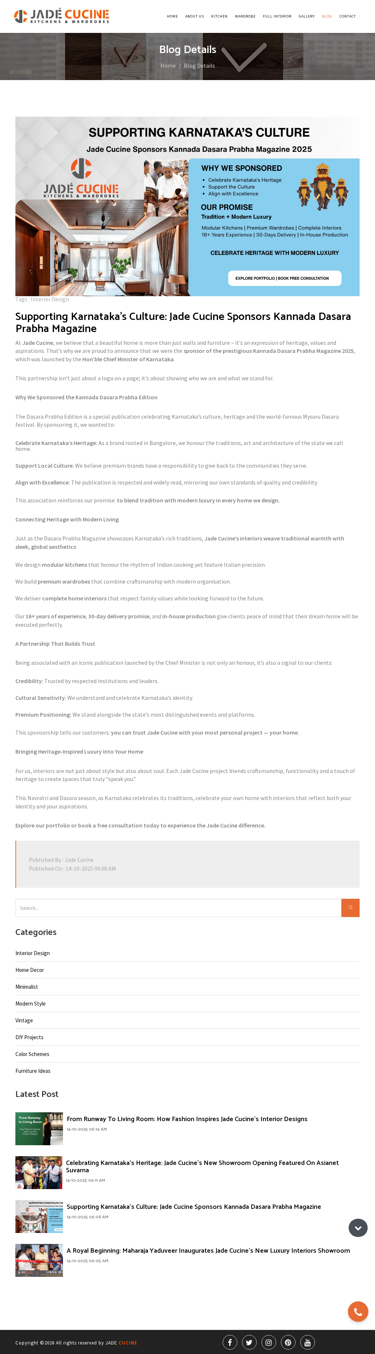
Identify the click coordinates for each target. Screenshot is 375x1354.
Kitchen (219, 16)
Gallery (307, 16)
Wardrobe (245, 16)
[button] (358, 1228)
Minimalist (26, 986)
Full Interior (277, 16)
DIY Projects (29, 1037)
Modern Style (30, 1003)
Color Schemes (32, 1054)
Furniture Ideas (33, 1070)
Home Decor (29, 969)
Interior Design (32, 953)
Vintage (24, 1020)
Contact (347, 16)
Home (172, 16)
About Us (194, 16)
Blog (327, 16)
